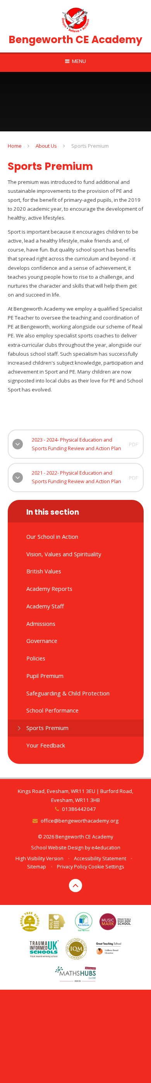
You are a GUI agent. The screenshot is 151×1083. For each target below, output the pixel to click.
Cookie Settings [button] (106, 866)
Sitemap (36, 866)
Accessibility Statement (100, 858)
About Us (46, 145)
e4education (105, 847)
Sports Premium (90, 145)
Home (15, 145)
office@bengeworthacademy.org (79, 820)
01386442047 (79, 808)
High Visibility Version (39, 858)
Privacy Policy (72, 866)
